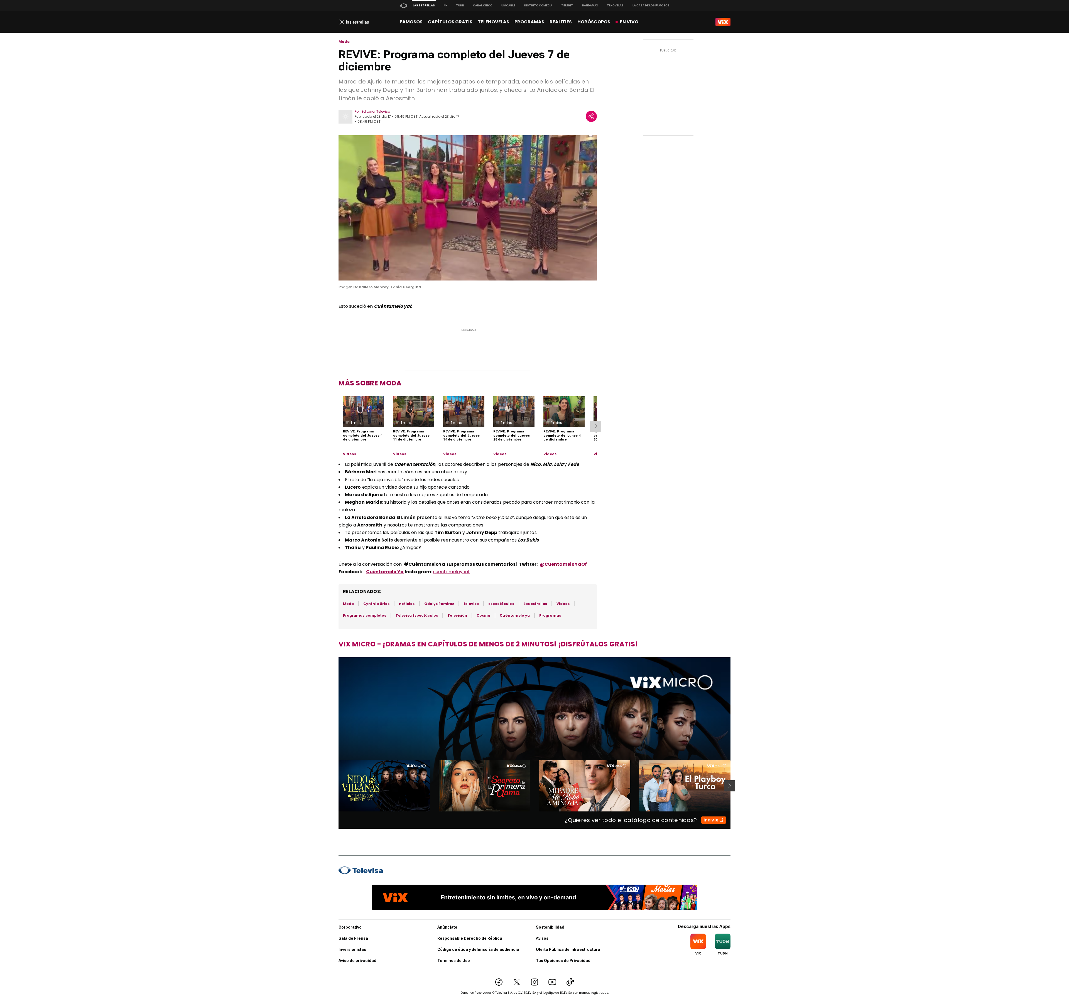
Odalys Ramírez (439, 603)
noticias (407, 603)
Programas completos (364, 615)
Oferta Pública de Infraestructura (568, 949)
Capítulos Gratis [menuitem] (450, 22)
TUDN (460, 5)
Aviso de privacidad (357, 960)
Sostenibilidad (550, 927)
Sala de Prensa (353, 938)
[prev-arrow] (335, 786)
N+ (445, 5)
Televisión (457, 615)
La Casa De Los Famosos (651, 5)
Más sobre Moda (370, 383)
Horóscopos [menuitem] (593, 22)
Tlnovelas (615, 5)
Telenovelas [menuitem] (493, 22)
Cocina (483, 615)
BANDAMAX (590, 5)
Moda (344, 42)
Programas (550, 615)
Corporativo (350, 927)
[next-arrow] (595, 426)
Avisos (542, 938)
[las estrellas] (354, 22)
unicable (508, 5)
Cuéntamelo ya (515, 615)
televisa (471, 603)
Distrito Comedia (538, 5)
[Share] (591, 116)
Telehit (567, 5)
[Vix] (722, 22)
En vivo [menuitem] (629, 22)
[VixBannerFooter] (534, 897)
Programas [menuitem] (529, 22)
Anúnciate (447, 927)
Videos (349, 454)
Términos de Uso (453, 960)
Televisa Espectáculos (417, 615)
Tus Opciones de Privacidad (563, 960)
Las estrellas (535, 603)
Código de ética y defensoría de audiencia (478, 949)
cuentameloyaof (451, 572)
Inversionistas (352, 949)
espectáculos (501, 603)
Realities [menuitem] (561, 22)
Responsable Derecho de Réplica (469, 938)
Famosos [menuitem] (411, 22)
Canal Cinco (482, 5)
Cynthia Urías (376, 603)
